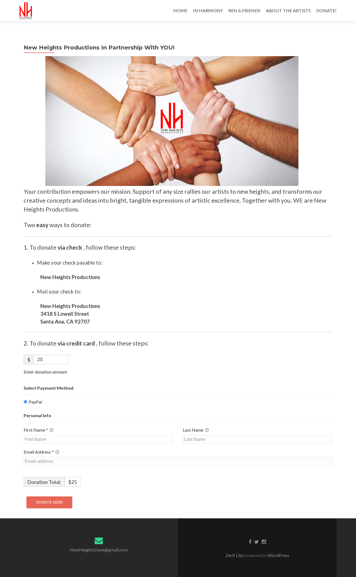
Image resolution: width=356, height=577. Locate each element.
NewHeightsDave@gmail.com (99, 549)
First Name (36, 429)
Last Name (193, 429)
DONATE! (326, 10)
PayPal (35, 401)
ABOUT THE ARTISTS (288, 10)
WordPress (278, 555)
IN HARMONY (208, 10)
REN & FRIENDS (244, 10)
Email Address (39, 451)
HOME (180, 10)
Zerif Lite (235, 555)
